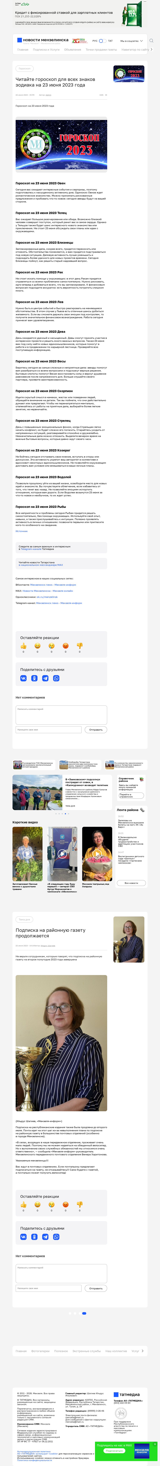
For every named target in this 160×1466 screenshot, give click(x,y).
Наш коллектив (116, 1351)
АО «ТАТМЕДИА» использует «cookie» (37, 1453)
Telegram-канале (31, 548)
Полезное (61, 1351)
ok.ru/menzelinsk (47, 596)
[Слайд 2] (59, 813)
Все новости (131, 883)
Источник (22, 531)
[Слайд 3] (62, 813)
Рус (95, 40)
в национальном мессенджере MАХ (41, 564)
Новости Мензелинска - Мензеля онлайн (48, 590)
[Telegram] (45, 678)
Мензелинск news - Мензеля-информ (53, 584)
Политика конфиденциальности (34, 1460)
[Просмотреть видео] (27, 854)
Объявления (72, 49)
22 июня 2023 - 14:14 (25, 946)
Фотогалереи (40, 1351)
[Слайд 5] (68, 813)
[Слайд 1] (56, 813)
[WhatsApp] (56, 678)
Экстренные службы (86, 1351)
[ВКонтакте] (23, 678)
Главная (22, 49)
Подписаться (114, 1450)
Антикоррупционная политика (33, 1451)
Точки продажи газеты (101, 49)
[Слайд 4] (65, 813)
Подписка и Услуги (46, 49)
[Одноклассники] (34, 678)
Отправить (95, 729)
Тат (110, 40)
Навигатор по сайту (135, 49)
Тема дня (24, 919)
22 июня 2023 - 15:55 (25, 95)
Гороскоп (24, 68)
